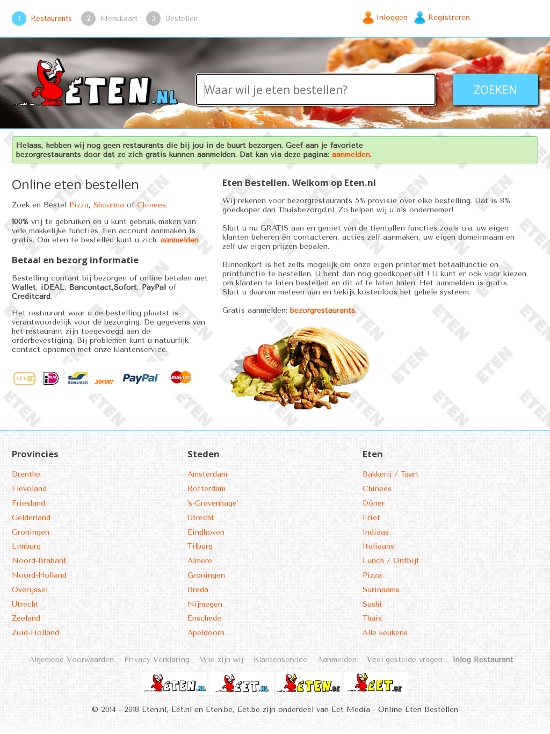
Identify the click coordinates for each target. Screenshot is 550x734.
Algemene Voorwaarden (71, 659)
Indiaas (376, 532)
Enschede (204, 618)
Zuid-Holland (35, 632)
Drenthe (26, 474)
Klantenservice (280, 659)
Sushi (372, 604)
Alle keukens (385, 632)
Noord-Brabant (39, 560)
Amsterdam (207, 474)
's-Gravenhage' (212, 503)
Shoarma (108, 205)
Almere (199, 560)
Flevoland (29, 488)
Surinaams (381, 589)
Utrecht (25, 604)
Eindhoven (206, 532)
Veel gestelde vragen (405, 659)
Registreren (449, 17)
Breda (197, 589)
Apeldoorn (206, 632)
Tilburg (200, 546)
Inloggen (392, 17)
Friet (371, 517)
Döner (374, 503)
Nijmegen (204, 604)
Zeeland (26, 618)
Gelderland (31, 517)
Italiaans (378, 546)
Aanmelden (337, 659)
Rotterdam (206, 488)
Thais (372, 618)
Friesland (28, 503)
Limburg (26, 546)
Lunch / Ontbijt (391, 560)
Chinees (151, 205)
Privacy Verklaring (157, 659)
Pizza (79, 205)
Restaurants (51, 18)
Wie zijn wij (221, 659)
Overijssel (30, 589)
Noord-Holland (39, 575)
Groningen (30, 532)
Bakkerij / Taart (391, 474)
